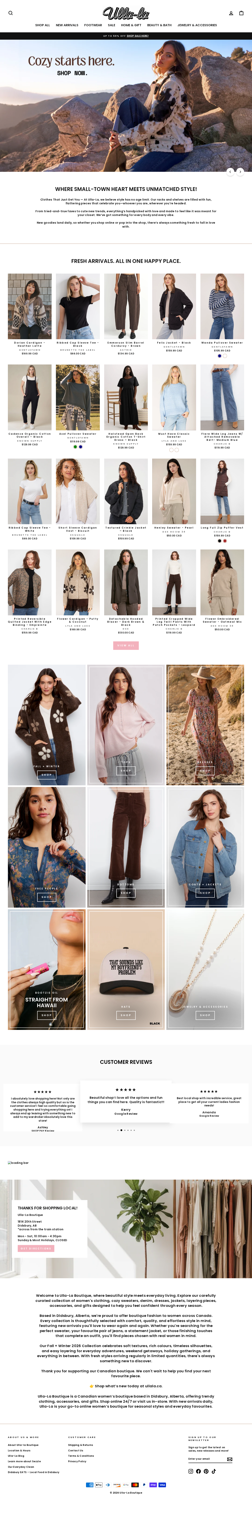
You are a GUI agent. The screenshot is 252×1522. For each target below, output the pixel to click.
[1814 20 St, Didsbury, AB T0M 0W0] (126, 1229)
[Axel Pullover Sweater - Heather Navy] (80, 447)
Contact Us (75, 1450)
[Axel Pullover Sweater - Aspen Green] (75, 447)
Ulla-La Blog (16, 1456)
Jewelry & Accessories (197, 25)
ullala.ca (153, 1386)
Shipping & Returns (80, 1445)
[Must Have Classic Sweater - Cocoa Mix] (177, 450)
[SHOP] (205, 725)
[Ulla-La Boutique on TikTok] (213, 1471)
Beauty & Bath (159, 25)
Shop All (42, 25)
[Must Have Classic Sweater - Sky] (171, 450)
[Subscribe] (229, 1459)
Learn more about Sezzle (24, 1461)
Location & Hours (19, 1450)
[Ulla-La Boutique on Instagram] (190, 1471)
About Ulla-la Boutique (23, 1445)
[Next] (240, 172)
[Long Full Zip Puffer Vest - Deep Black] (219, 541)
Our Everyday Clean (21, 1467)
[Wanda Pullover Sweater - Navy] (219, 356)
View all (126, 645)
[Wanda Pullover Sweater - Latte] (225, 356)
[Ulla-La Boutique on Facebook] (198, 1471)
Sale (111, 25)
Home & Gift (131, 25)
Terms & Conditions (81, 1456)
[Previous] (230, 172)
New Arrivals (67, 25)
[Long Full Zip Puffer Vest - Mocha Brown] (225, 541)
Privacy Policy (77, 1461)
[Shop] (47, 725)
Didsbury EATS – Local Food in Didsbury (33, 1472)
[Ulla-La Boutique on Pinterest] (206, 1471)
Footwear (93, 25)
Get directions (36, 1248)
